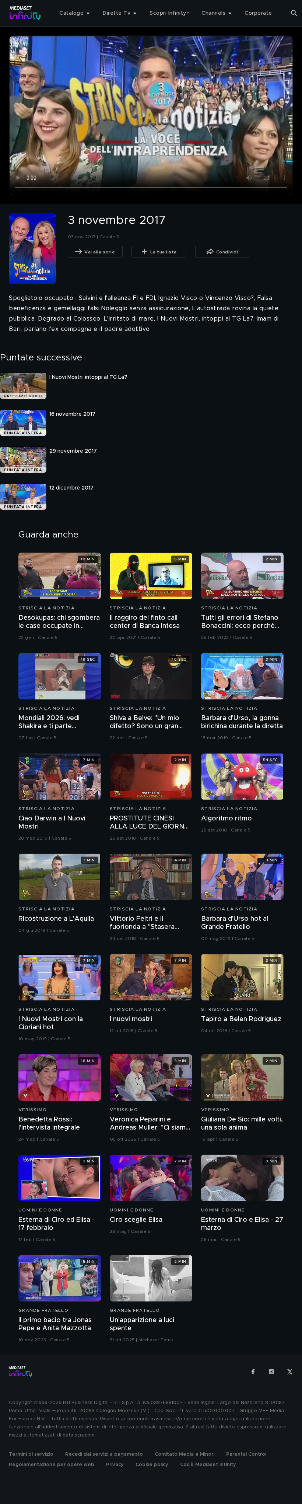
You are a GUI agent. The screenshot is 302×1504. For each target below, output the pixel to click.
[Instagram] (271, 1371)
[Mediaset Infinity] (25, 13)
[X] (290, 1371)
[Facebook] (253, 1371)
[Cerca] (294, 13)
